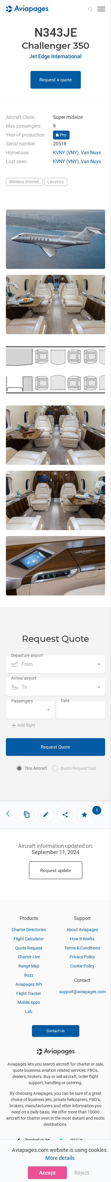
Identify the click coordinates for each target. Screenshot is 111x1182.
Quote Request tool (78, 768)
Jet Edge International (55, 56)
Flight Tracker (28, 993)
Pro (63, 135)
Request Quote (55, 747)
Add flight (26, 725)
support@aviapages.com (82, 991)
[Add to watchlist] (84, 814)
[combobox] (55, 664)
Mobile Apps (28, 1002)
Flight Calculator (29, 938)
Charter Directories (29, 929)
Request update (55, 870)
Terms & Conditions (82, 948)
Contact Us (55, 1031)
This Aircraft (36, 768)
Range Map (28, 966)
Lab (28, 1011)
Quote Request (28, 948)
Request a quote (55, 79)
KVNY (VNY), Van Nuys (77, 152)
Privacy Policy (82, 956)
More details (60, 1158)
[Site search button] (90, 9)
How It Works (82, 938)
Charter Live (29, 956)
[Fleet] (26, 814)
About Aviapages (82, 929)
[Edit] (45, 814)
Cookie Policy (82, 966)
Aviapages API (28, 984)
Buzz (28, 975)
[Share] (65, 814)
